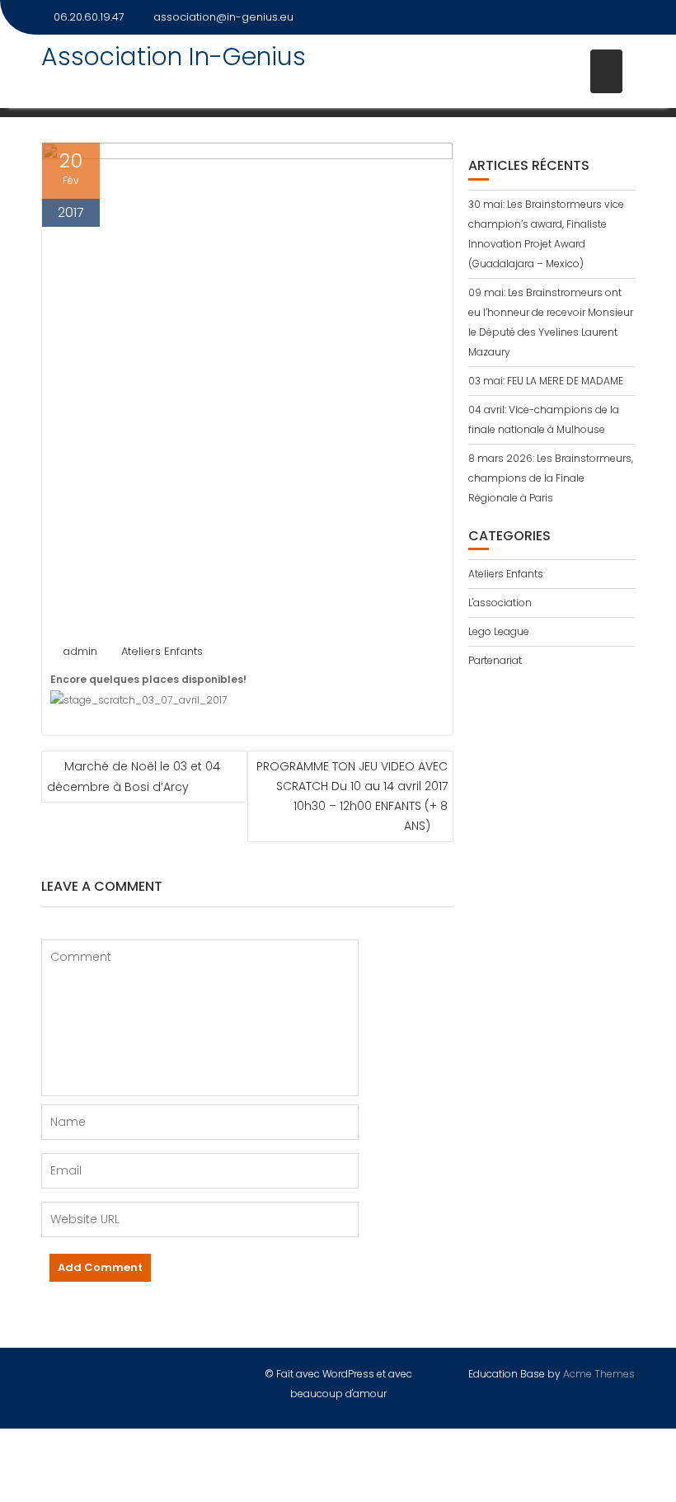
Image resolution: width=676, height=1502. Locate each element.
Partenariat (495, 660)
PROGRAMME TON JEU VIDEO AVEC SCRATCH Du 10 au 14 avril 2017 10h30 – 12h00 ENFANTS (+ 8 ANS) (352, 796)
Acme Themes (599, 1374)
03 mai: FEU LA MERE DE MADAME (545, 381)
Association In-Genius (173, 56)
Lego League (498, 631)
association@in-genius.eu (223, 17)
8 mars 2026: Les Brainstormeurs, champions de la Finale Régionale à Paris (550, 478)
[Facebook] (621, 17)
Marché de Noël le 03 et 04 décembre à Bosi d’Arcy (133, 776)
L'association (500, 603)
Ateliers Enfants (162, 651)
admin (80, 651)
